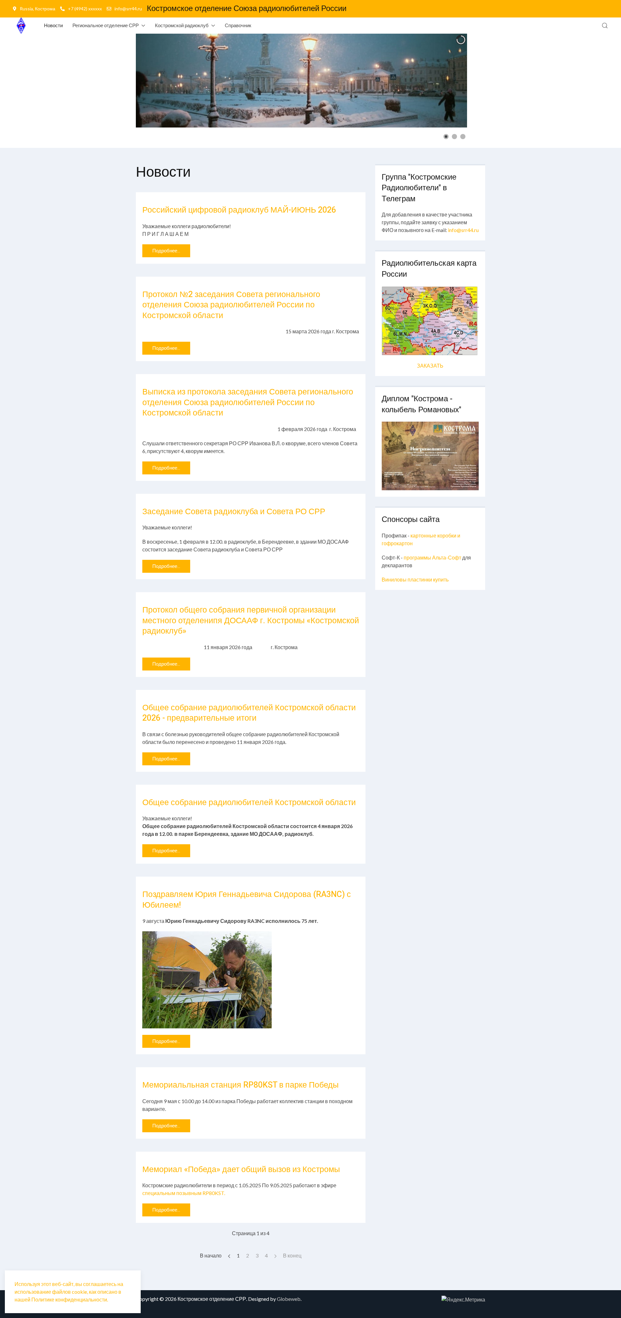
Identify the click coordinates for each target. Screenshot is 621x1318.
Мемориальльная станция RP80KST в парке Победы (240, 1085)
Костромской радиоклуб (182, 25)
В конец (292, 1255)
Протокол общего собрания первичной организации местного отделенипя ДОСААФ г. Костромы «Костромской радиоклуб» (250, 620)
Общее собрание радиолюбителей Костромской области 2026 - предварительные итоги (249, 713)
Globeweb (288, 1299)
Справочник (238, 25)
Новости (53, 25)
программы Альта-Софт (432, 557)
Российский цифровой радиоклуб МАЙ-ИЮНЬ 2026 (239, 210)
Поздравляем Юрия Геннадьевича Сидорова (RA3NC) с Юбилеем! (246, 900)
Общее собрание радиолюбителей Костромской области (249, 803)
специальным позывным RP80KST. (183, 1193)
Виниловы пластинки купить (415, 579)
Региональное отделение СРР (105, 25)
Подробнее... (166, 250)
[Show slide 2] (454, 136)
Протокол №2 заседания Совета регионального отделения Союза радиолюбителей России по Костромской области (231, 305)
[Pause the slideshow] (447, 80)
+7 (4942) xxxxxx (85, 8)
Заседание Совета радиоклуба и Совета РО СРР (233, 512)
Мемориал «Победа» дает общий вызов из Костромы (241, 1170)
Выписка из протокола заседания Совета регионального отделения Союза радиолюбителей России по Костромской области (247, 402)
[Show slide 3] (462, 136)
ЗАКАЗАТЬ (430, 365)
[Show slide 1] (446, 136)
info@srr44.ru (128, 8)
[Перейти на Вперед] (275, 1255)
